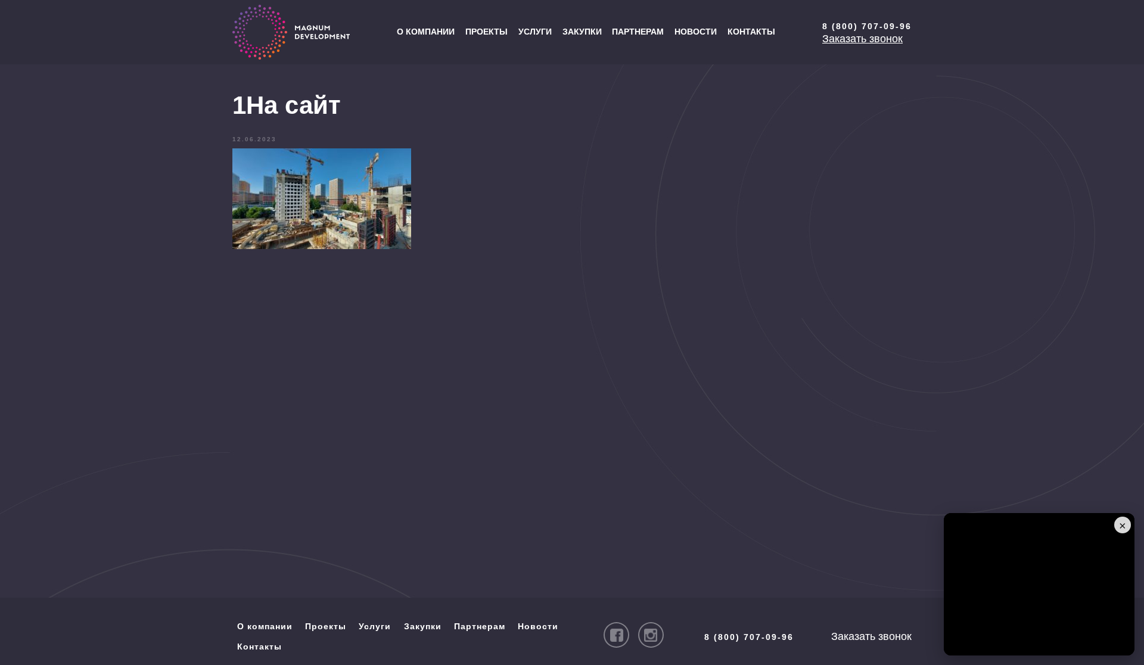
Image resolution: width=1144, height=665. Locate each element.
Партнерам (638, 31)
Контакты (751, 31)
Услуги (535, 31)
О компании (426, 31)
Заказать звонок (862, 39)
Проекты (486, 31)
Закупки (582, 31)
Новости (695, 31)
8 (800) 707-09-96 (867, 26)
